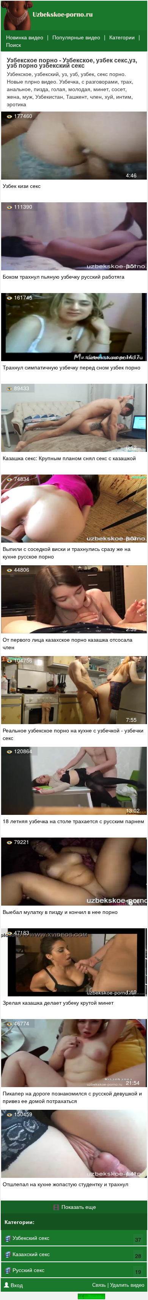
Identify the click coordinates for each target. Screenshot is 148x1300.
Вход (16, 1285)
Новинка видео (24, 37)
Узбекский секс (30, 1237)
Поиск (13, 44)
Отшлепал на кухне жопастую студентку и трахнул (65, 1184)
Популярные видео (76, 37)
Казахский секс (30, 1254)
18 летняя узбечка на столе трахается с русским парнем (73, 821)
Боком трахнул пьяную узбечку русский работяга (63, 276)
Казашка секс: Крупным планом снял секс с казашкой (69, 458)
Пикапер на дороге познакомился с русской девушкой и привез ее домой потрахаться (72, 1097)
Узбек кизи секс (22, 185)
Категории (122, 37)
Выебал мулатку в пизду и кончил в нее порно (60, 911)
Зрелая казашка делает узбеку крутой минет (58, 1002)
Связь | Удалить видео (118, 1284)
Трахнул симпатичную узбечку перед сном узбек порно (71, 367)
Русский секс (27, 1270)
